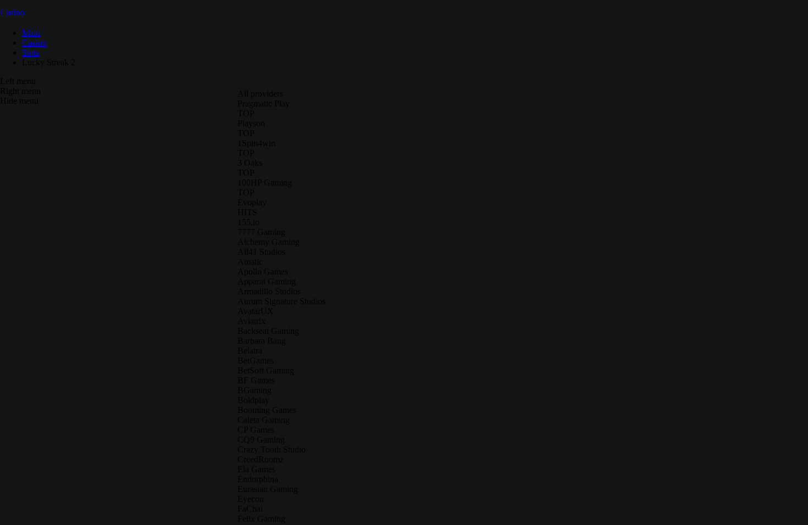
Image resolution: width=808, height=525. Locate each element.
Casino (12, 12)
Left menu (18, 81)
